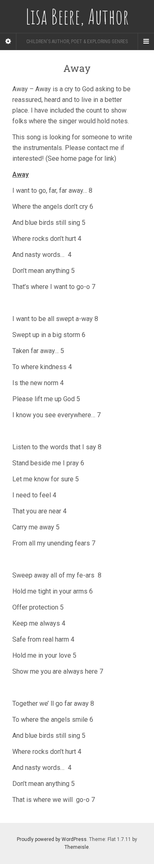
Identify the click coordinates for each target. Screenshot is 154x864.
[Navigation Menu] (146, 41)
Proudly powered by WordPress (52, 839)
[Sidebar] (8, 41)
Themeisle (76, 847)
